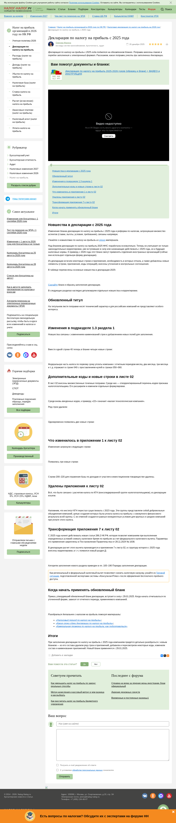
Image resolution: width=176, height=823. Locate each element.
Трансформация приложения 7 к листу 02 (73, 202)
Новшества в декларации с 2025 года (71, 171)
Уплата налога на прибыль (21, 129)
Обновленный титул (62, 176)
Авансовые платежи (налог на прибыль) (22, 111)
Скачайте (53, 285)
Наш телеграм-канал (24, 198)
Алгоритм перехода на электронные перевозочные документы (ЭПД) (21, 303)
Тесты (142, 9)
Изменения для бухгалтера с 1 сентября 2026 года (22, 220)
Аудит (13, 164)
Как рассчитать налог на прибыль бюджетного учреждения (74, 702)
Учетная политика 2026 (24, 41)
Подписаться (23, 334)
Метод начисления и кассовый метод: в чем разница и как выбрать (77, 693)
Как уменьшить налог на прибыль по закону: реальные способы (73, 684)
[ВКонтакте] (162, 655)
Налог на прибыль (19, 178)
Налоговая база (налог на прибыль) (24, 84)
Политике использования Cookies (84, 3)
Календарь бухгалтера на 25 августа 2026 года (21, 254)
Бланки (71, 9)
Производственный (23, 456)
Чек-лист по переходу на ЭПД (70, 16)
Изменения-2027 (38, 16)
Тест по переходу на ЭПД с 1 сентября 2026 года (21, 231)
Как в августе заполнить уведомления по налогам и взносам (21, 289)
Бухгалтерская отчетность (23, 160)
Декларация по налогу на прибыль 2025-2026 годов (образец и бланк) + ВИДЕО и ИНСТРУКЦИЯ (112, 72)
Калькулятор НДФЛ (124, 16)
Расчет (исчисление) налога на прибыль (22, 102)
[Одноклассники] (168, 655)
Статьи (61, 9)
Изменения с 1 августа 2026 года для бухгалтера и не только (23, 242)
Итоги (55, 213)
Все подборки (23, 410)
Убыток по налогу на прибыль (22, 75)
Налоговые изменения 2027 (24, 169)
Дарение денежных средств (125, 692)
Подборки (83, 9)
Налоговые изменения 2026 (24, 173)
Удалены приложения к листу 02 (68, 197)
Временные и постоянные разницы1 (130, 698)
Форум (152, 9)
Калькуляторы (115, 9)
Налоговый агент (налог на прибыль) (24, 120)
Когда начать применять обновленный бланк (75, 207)
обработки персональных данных (87, 770)
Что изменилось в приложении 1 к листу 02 (74, 192)
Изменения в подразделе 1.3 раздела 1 (72, 181)
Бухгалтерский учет (19, 155)
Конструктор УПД (149, 16)
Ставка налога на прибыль (21, 93)
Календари (130, 9)
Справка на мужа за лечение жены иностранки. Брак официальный (138, 684)
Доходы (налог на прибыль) (21, 66)
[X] (165, 655)
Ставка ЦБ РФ (99, 16)
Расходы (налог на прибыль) (21, 57)
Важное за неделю (13, 16)
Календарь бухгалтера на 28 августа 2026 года (21, 265)
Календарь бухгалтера (23, 448)
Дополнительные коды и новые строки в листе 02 (77, 186)
